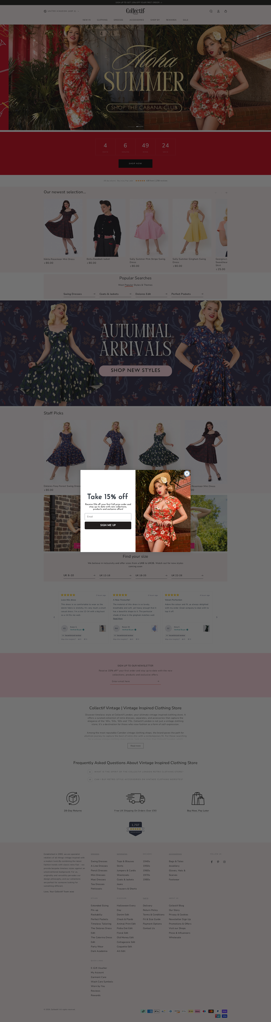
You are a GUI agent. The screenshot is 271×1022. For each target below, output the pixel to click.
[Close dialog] (186, 473)
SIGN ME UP (108, 525)
